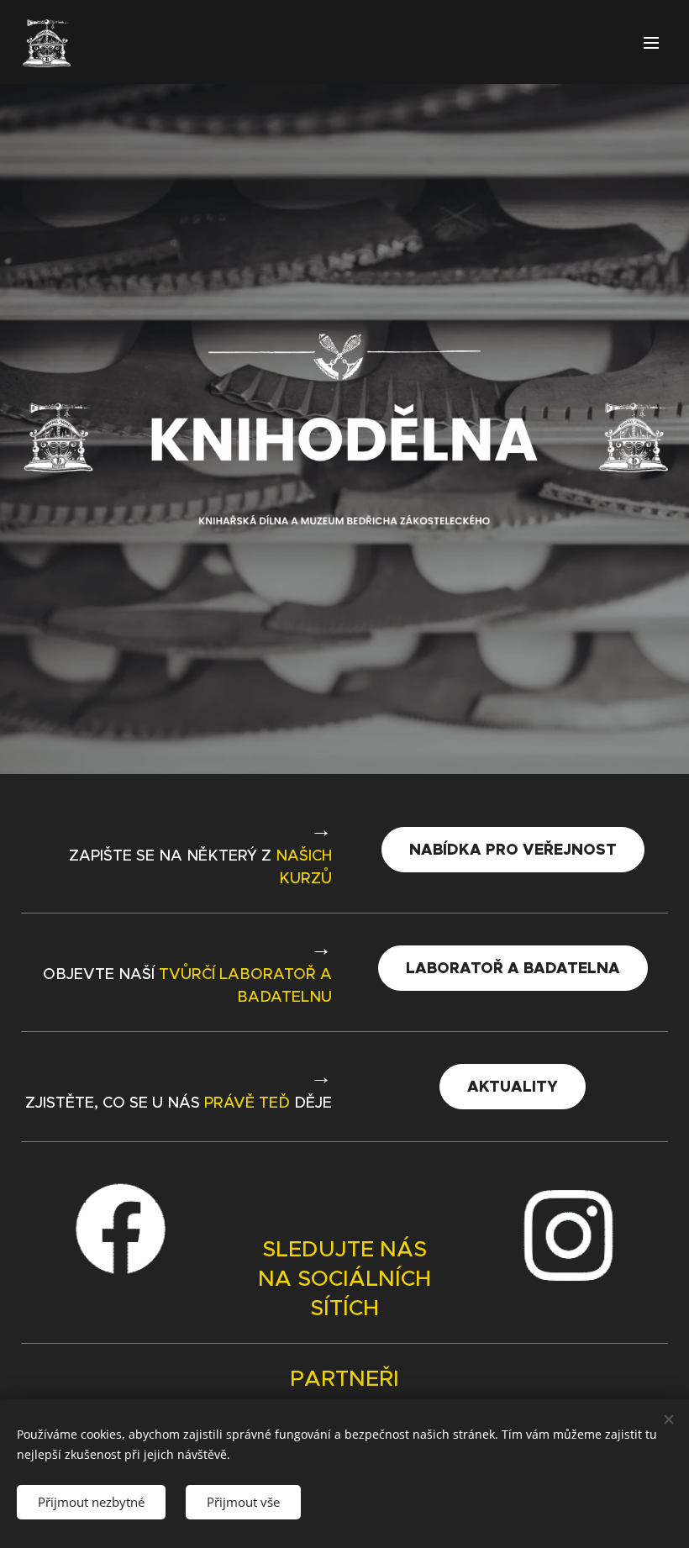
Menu (651, 42)
